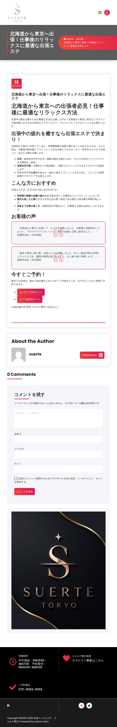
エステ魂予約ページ (29, 299)
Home (69, 39)
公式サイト (53, 306)
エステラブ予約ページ (31, 292)
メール (19, 448)
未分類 (79, 39)
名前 (17, 434)
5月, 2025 (16, 83)
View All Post (89, 355)
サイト (17, 463)
